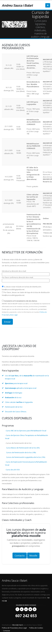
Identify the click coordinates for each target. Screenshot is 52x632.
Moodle (33, 555)
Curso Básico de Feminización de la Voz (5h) (22, 448)
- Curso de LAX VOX (12, 469)
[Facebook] (17, 609)
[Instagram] (34, 609)
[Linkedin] (26, 609)
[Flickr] (30, 609)
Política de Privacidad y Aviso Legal (14, 628)
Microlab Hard (17, 625)
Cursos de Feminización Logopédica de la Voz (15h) (25, 457)
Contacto (20, 555)
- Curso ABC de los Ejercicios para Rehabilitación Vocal (25, 430)
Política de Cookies (36, 628)
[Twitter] (22, 609)
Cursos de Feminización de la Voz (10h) (20, 452)
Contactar (6, 631)
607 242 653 (26, 615)
